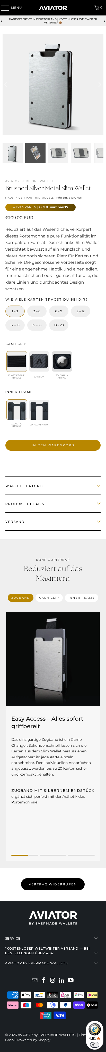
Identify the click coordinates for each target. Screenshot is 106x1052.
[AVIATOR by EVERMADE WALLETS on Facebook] (44, 980)
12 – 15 (15, 325)
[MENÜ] (3, 8)
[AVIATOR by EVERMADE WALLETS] (53, 7)
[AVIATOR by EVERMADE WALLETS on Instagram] (53, 980)
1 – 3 (15, 311)
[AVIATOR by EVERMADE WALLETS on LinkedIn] (62, 980)
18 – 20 (59, 325)
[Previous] (6, 84)
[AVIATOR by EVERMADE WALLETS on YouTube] (71, 980)
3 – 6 (36, 311)
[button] (16, 361)
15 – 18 (36, 325)
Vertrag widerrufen (53, 884)
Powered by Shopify (33, 1040)
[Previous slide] (1, 21)
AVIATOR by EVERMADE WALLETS (46, 1035)
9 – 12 (81, 311)
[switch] (94, 1045)
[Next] (99, 84)
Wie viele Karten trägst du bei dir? (46, 299)
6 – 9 (58, 311)
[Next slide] (104, 21)
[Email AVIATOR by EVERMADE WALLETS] (35, 980)
